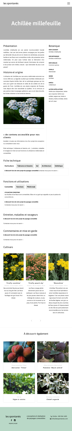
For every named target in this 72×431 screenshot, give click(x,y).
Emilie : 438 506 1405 (60, 416)
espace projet (13, 423)
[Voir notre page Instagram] (14, 420)
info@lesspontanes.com (60, 419)
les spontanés (10, 3)
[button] (5, 110)
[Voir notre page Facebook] (11, 420)
